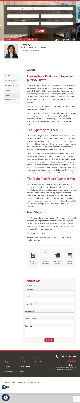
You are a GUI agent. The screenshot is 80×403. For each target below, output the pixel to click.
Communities (10, 100)
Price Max (56, 13)
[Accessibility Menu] (6, 397)
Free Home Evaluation (45, 262)
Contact (31, 39)
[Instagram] (73, 39)
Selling (7, 90)
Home (9, 39)
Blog (19, 39)
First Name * (29, 289)
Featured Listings (11, 85)
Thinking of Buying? (57, 262)
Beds (23, 20)
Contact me (31, 233)
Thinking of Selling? (70, 262)
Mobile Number (30, 319)
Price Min (23, 13)
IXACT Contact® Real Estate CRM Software (26, 382)
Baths (57, 20)
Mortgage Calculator (33, 262)
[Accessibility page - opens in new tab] (6, 390)
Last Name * (29, 297)
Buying (7, 76)
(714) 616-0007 (63, 39)
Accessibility (9, 371)
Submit (49, 340)
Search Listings (10, 80)
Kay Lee (26, 45)
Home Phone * (30, 311)
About (7, 95)
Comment (28, 326)
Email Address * (30, 304)
